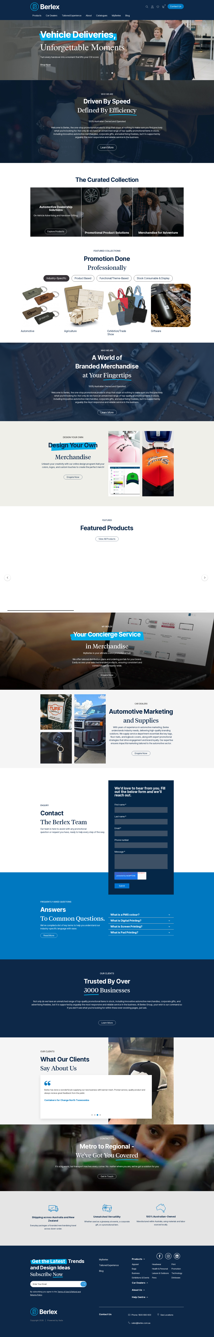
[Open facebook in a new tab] (160, 1256)
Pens (154, 1277)
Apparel (135, 1264)
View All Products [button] (107, 539)
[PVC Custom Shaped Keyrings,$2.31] (153, 580)
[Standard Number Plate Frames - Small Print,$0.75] (69, 580)
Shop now (45, 61)
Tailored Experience (109, 1265)
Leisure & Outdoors (160, 1273)
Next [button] (205, 578)
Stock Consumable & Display (153, 278)
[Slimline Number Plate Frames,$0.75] (26, 580)
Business (136, 1273)
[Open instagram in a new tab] (168, 1256)
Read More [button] (48, 935)
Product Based (83, 278)
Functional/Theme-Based (114, 278)
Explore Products (55, 231)
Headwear (156, 1264)
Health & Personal (160, 1269)
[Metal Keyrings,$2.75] (111, 580)
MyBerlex (103, 1259)
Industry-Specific (56, 278)
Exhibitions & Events (140, 1277)
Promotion (176, 1269)
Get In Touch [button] (107, 1176)
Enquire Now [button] (73, 477)
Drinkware (176, 1277)
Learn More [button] (107, 147)
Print (173, 1264)
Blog (101, 1271)
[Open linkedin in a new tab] (177, 1256)
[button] (141, 914)
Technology (177, 1273)
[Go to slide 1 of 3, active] (102, 73)
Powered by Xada (55, 1320)
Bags (134, 1269)
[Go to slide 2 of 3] (107, 73)
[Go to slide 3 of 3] (112, 73)
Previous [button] (7, 578)
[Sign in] (152, 7)
